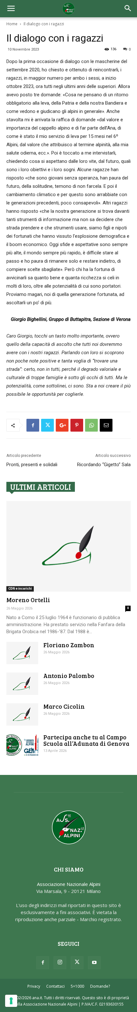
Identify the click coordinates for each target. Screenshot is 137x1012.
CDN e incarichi (20, 588)
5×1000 (77, 986)
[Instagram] (60, 962)
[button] (128, 8)
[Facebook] (42, 962)
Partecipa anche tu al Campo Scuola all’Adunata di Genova (86, 740)
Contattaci (55, 986)
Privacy (33, 986)
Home (12, 24)
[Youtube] (94, 962)
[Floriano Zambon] (22, 653)
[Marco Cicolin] (22, 714)
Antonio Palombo (68, 676)
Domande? (100, 986)
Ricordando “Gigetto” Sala (104, 464)
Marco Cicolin (64, 706)
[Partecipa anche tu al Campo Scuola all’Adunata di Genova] (22, 745)
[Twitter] (77, 962)
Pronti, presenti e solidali (31, 464)
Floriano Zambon (68, 645)
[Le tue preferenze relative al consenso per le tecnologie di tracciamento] (11, 1001)
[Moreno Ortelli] (68, 546)
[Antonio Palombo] (22, 684)
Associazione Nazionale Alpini (68, 884)
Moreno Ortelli (28, 600)
